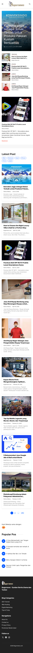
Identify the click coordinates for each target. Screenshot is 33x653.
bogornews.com (15, 60)
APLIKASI (14, 64)
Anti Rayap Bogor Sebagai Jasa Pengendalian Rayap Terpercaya (20, 87)
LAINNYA (6, 22)
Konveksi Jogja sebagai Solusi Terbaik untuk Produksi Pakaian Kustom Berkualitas (15, 34)
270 (23, 513)
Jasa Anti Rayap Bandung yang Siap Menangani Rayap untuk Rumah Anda (21, 77)
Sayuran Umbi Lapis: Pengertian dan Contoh (18, 566)
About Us (4, 619)
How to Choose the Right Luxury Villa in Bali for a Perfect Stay (19, 58)
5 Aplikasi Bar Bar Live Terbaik (16, 554)
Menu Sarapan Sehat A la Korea (16, 560)
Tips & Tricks (6, 610)
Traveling (14, 54)
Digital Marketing (7, 607)
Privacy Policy (6, 625)
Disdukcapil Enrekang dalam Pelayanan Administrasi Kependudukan (15, 496)
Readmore (5, 140)
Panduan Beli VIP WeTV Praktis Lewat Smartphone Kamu (20, 68)
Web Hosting (6, 604)
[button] (29, 4)
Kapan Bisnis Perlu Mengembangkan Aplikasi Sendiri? (14, 382)
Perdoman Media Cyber (9, 628)
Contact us (5, 622)
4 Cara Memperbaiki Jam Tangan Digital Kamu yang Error (17, 541)
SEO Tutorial (6, 602)
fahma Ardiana (9, 46)
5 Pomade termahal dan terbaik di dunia (17, 547)
